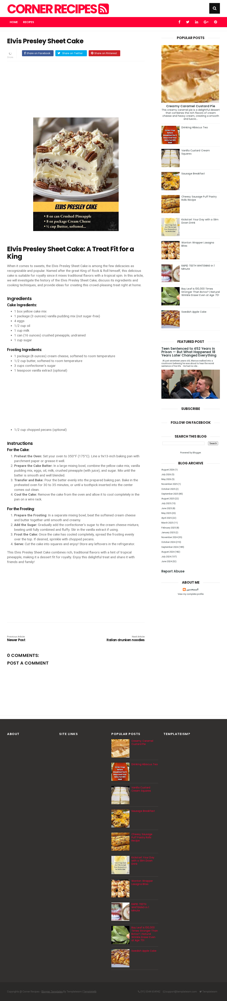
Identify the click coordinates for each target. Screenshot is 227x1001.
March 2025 (167, 522)
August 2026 (167, 469)
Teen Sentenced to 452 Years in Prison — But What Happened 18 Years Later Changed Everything (188, 352)
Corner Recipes (52, 9)
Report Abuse (172, 571)
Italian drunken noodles (126, 638)
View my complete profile (191, 594)
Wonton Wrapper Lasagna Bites (197, 244)
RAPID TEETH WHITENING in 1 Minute (198, 267)
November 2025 (169, 484)
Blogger (197, 452)
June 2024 (166, 561)
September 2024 (169, 547)
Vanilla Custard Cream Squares (195, 152)
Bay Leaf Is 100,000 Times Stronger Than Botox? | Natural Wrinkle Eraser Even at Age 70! (200, 292)
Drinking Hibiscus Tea (194, 127)
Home (14, 22)
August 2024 (167, 551)
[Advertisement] (79, 89)
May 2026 (166, 479)
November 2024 (169, 537)
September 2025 (169, 493)
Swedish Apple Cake (193, 312)
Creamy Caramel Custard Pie (190, 106)
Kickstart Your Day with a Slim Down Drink (199, 221)
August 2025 (167, 498)
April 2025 (166, 518)
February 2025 (168, 527)
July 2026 (166, 474)
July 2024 (166, 556)
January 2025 (168, 532)
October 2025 (168, 489)
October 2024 (168, 542)
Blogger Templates (52, 991)
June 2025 (166, 508)
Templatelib (89, 991)
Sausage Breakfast (193, 173)
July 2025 (166, 503)
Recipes (28, 22)
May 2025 (166, 513)
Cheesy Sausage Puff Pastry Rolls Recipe (199, 198)
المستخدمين (192, 589)
